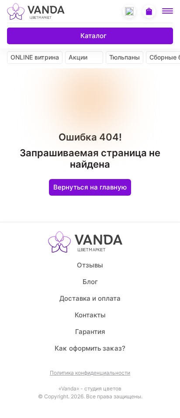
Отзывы (90, 265)
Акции (78, 57)
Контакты (90, 315)
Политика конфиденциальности (90, 373)
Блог (90, 281)
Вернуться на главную (90, 187)
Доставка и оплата (90, 298)
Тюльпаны (124, 57)
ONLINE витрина (34, 57)
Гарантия (90, 331)
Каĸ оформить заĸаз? (90, 348)
